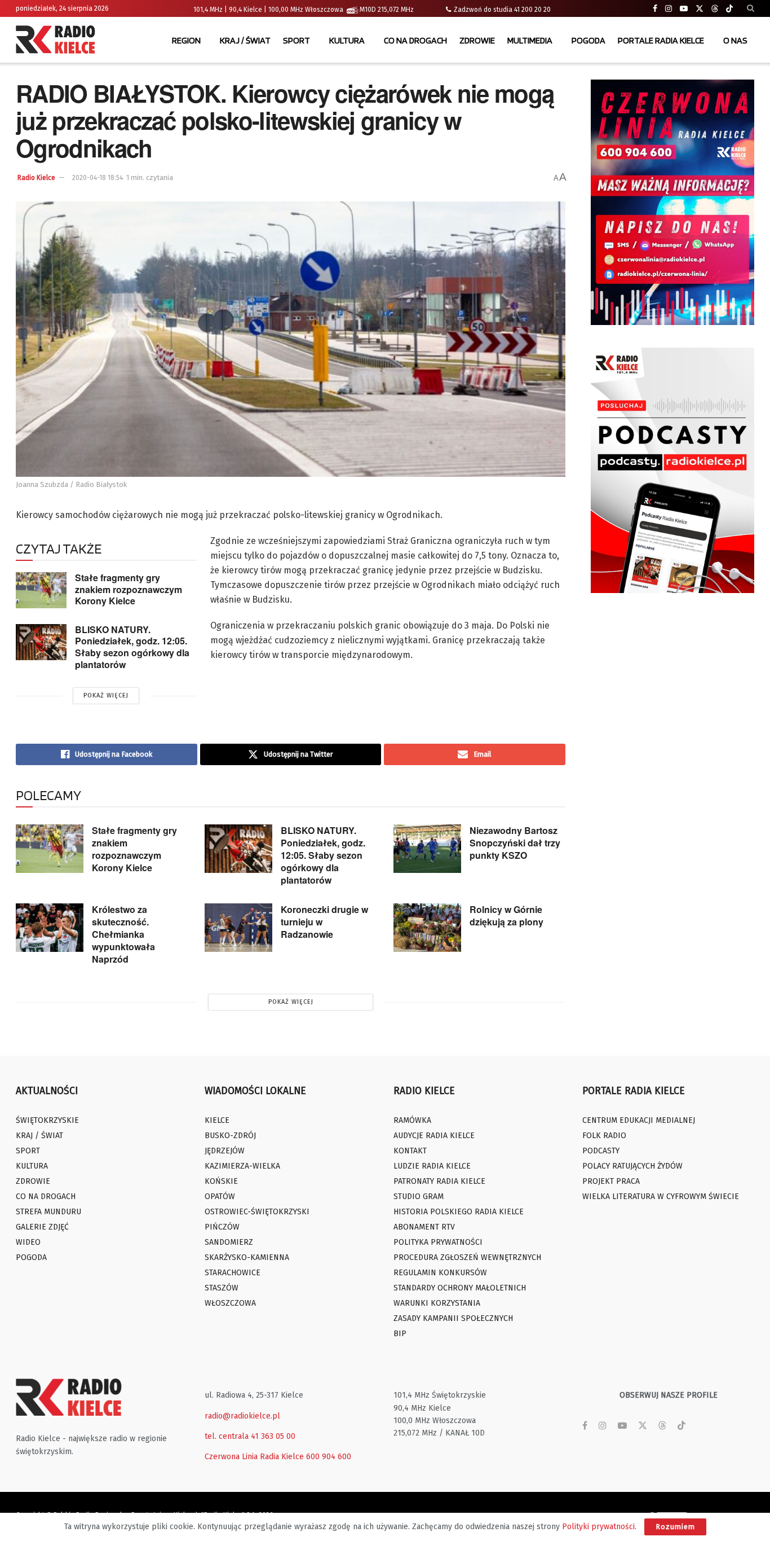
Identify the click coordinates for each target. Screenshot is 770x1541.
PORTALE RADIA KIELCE (661, 40)
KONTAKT (410, 1151)
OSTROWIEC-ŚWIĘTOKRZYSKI (257, 1212)
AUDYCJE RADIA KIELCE (434, 1135)
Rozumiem (675, 1526)
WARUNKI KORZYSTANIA (436, 1303)
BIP (399, 1333)
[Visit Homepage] (58, 40)
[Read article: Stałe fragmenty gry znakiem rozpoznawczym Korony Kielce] (41, 590)
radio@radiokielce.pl (242, 1416)
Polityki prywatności (598, 1526)
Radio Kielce (36, 178)
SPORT (296, 40)
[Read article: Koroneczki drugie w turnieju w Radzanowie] (238, 927)
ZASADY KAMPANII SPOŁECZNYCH (453, 1318)
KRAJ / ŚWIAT (245, 40)
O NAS (735, 40)
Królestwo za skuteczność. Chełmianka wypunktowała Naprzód (123, 934)
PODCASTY (600, 1151)
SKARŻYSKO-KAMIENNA (247, 1257)
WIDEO (28, 1242)
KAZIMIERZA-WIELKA (242, 1166)
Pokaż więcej (106, 695)
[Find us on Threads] (714, 9)
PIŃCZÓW (222, 1227)
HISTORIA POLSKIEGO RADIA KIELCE (458, 1212)
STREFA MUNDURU (48, 1212)
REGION (186, 40)
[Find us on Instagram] (668, 8)
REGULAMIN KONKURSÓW (440, 1272)
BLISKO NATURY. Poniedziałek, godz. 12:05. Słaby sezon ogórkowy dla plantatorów (132, 647)
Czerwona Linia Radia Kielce (254, 1456)
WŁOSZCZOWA (230, 1303)
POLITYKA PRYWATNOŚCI (438, 1242)
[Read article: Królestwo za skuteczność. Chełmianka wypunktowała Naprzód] (49, 927)
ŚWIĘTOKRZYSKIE (47, 1120)
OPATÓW (220, 1196)
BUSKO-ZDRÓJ (230, 1135)
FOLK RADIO (604, 1135)
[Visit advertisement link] (672, 202)
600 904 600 (328, 1456)
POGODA (588, 40)
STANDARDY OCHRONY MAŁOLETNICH (459, 1288)
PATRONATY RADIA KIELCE (439, 1181)
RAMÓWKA (412, 1120)
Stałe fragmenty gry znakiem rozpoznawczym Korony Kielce (128, 589)
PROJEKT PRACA (611, 1181)
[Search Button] (750, 8)
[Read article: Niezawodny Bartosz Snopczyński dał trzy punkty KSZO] (427, 848)
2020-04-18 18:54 (97, 178)
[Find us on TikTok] (729, 9)
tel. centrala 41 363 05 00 (250, 1436)
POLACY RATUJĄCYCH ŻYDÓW (632, 1166)
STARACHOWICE (232, 1272)
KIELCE (217, 1120)
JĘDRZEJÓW (225, 1151)
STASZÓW (221, 1288)
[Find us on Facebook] (655, 8)
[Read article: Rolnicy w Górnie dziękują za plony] (427, 927)
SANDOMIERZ (229, 1242)
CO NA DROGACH (415, 40)
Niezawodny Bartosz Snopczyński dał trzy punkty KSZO (515, 843)
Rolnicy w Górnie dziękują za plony (506, 915)
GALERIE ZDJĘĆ (42, 1227)
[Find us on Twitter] (699, 8)
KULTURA (347, 40)
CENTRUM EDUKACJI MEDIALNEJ (638, 1120)
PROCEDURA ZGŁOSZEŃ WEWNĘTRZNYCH (467, 1257)
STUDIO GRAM (418, 1196)
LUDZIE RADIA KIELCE (432, 1166)
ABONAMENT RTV (424, 1227)
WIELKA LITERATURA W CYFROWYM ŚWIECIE (660, 1196)
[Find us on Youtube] (684, 8)
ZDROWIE (477, 40)
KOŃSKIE (221, 1181)
